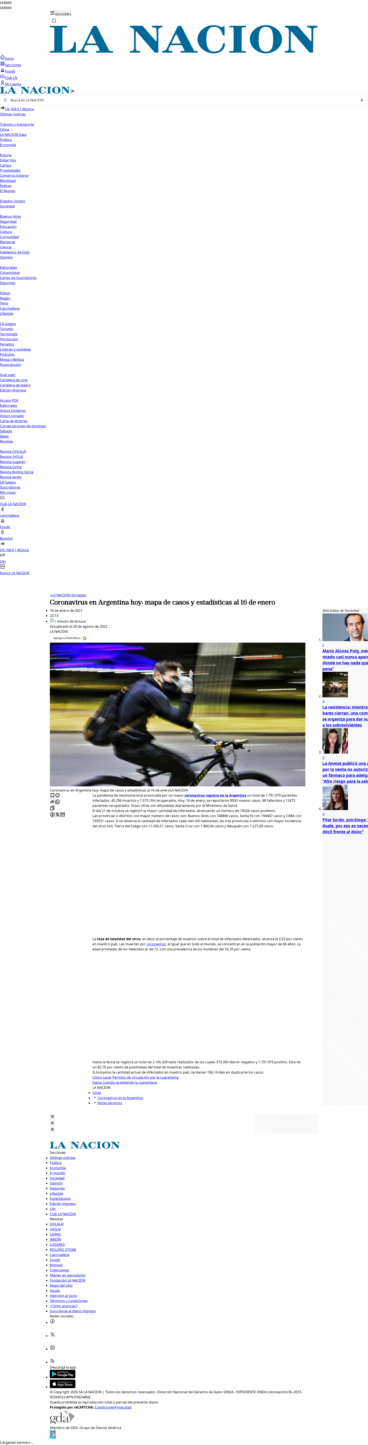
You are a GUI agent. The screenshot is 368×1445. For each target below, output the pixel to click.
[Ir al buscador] (54, 21)
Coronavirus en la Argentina (120, 1097)
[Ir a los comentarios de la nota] (57, 796)
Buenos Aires (10, 216)
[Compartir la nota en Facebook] (52, 815)
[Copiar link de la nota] (52, 808)
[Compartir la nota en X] (57, 815)
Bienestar (7, 242)
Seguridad (8, 221)
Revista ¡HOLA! (11, 456)
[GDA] (62, 1422)
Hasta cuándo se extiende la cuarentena (124, 1082)
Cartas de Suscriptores (18, 277)
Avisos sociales (12, 415)
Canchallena (10, 308)
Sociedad (78, 595)
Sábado (6, 431)
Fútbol (5, 293)
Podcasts (7, 354)
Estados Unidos (12, 201)
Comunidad (9, 237)
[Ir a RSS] (52, 1362)
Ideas (4, 436)
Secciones (13, 65)
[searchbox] (182, 100)
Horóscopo (9, 339)
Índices (6, 185)
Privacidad (123, 1407)
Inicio (9, 58)
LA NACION (60, 595)
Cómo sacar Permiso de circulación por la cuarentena (135, 1077)
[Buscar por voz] (362, 100)
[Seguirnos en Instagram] (52, 1349)
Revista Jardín (11, 477)
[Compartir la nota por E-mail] (62, 815)
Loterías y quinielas (15, 349)
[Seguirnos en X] (52, 1335)
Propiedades (10, 170)
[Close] (52, 1117)
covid (96, 1092)
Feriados (7, 344)
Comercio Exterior (14, 175)
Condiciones (105, 1407)
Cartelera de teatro (15, 385)
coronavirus (156, 944)
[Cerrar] (72, 91)
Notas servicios (110, 1103)
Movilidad (8, 180)
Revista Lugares (12, 461)
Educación (8, 226)
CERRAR (6, 2)
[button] (184, 331)
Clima (4, 129)
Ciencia (6, 247)
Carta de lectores (13, 421)
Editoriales (8, 267)
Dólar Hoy (8, 160)
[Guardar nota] (52, 796)
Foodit (10, 71)
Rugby (5, 298)
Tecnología (8, 334)
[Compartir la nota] (52, 802)
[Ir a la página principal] (184, 52)
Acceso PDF (9, 400)
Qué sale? (8, 375)
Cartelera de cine (13, 380)
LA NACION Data (13, 134)
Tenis (4, 303)
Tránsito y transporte (17, 124)
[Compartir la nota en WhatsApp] (57, 802)
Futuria (6, 155)
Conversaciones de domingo (23, 426)
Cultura (6, 231)
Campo (6, 165)
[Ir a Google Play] (62, 1377)
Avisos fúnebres (13, 410)
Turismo (6, 329)
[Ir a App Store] (62, 1387)
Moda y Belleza (12, 359)
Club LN (11, 77)
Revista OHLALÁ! (13, 451)
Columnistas (10, 272)
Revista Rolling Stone (17, 472)
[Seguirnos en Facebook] (52, 1322)
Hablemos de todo (15, 252)
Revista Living (11, 467)
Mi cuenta (13, 84)
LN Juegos (8, 323)
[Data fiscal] (53, 1437)
